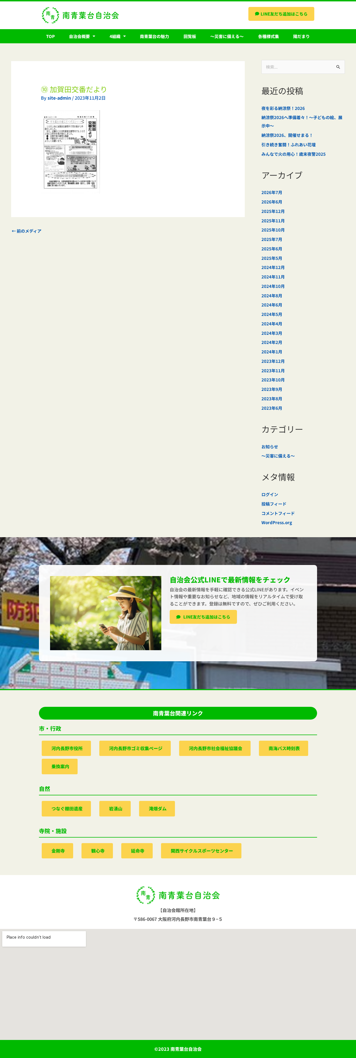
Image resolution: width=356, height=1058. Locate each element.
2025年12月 (273, 211)
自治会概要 (79, 36)
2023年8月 (271, 398)
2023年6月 (271, 408)
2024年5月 (271, 314)
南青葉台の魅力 (154, 36)
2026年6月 (271, 202)
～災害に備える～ (227, 36)
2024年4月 (271, 323)
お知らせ (269, 446)
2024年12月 (273, 267)
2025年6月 (271, 249)
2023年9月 (271, 389)
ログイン (269, 494)
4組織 (115, 36)
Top (50, 36)
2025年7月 (271, 239)
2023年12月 (273, 361)
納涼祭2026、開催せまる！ (287, 135)
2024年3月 (271, 333)
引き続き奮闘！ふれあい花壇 (288, 144)
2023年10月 (273, 380)
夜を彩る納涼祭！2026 (283, 108)
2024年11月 (273, 277)
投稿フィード (273, 504)
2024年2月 (271, 342)
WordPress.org (276, 522)
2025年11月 (273, 220)
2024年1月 (271, 352)
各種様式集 (268, 36)
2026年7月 (271, 192)
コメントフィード (278, 513)
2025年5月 (271, 258)
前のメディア (26, 231)
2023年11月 (273, 370)
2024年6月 (271, 305)
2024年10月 (273, 286)
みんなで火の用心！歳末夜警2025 (293, 154)
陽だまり (301, 36)
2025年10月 (273, 230)
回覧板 (190, 36)
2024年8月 (271, 295)
